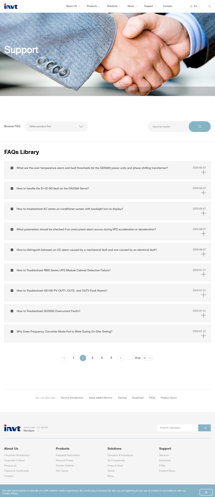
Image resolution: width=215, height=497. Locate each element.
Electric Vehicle (65, 466)
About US (71, 6)
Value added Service (100, 398)
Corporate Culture (14, 460)
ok (206, 492)
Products (92, 6)
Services (164, 455)
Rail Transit (62, 471)
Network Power (64, 460)
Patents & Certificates (16, 471)
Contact (167, 6)
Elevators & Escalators (120, 455)
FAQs (152, 398)
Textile (111, 471)
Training (122, 398)
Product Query (169, 398)
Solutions (112, 6)
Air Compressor (116, 460)
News (131, 6)
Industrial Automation (68, 455)
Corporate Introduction (17, 455)
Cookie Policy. (10, 493)
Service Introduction (72, 398)
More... (111, 476)
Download (137, 398)
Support (148, 6)
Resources (10, 466)
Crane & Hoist (115, 466)
